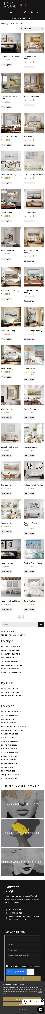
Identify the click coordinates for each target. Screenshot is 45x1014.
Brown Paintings (9, 745)
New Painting (7, 631)
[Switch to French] (25, 4)
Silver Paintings (9, 763)
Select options (7, 65)
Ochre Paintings (9, 756)
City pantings (8, 658)
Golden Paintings (9, 734)
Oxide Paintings (9, 760)
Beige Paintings (9, 723)
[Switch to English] (21, 4)
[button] (11, 12)
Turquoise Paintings (11, 775)
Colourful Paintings (11, 654)
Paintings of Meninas (11, 665)
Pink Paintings (8, 771)
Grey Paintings (8, 738)
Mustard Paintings (10, 749)
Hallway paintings (10, 692)
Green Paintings (9, 778)
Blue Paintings (8, 719)
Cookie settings (22, 1009)
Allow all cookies (22, 999)
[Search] (41, 624)
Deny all (22, 1004)
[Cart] (38, 12)
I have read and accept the (24, 966)
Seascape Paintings (11, 661)
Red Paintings (8, 767)
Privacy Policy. (34, 966)
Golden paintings (22, 804)
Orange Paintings (9, 752)
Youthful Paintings (10, 669)
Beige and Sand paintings (13, 726)
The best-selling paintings (14, 635)
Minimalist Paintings (11, 672)
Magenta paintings (10, 741)
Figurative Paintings (11, 650)
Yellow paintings (9, 715)
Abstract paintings (22, 833)
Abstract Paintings (10, 646)
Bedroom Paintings (10, 688)
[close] (42, 1000)
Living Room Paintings (12, 696)
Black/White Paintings (12, 730)
